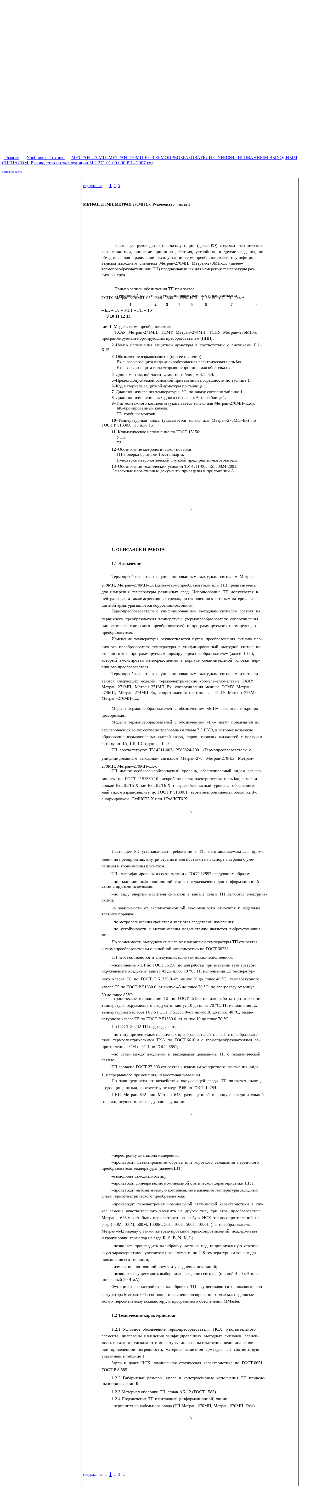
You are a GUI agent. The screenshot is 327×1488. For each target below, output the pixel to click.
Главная (11, 157)
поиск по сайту (12, 171)
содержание (92, 186)
